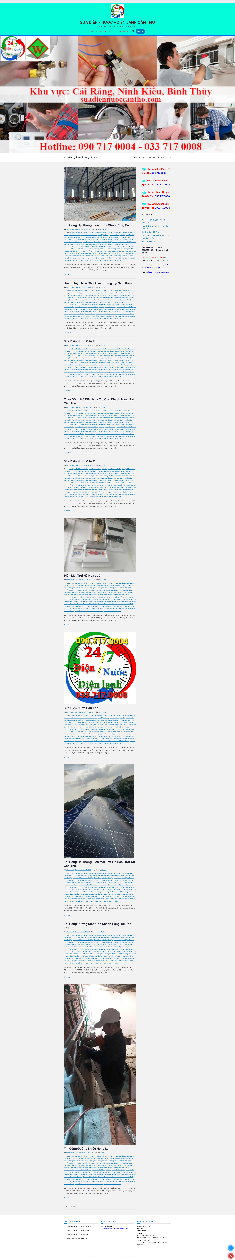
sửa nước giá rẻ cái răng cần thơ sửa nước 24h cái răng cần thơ (113, 251)
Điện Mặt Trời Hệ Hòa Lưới (82, 575)
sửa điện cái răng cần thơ (117, 235)
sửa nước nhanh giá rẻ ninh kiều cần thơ (95, 258)
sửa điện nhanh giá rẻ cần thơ (116, 242)
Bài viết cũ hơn (70, 1206)
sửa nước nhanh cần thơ (76, 255)
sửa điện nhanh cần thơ (121, 239)
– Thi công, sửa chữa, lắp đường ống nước (77, 1230)
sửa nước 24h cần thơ (118, 246)
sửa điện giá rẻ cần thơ (114, 237)
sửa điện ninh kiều (121, 244)
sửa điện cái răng (103, 235)
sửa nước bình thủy (81, 249)
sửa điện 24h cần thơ (114, 232)
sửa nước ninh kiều (80, 260)
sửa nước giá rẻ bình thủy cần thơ (83, 251)
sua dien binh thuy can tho (89, 235)
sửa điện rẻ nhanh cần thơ (83, 246)
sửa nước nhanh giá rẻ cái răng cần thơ (122, 255)
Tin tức (118, 31)
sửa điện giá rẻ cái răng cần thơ (97, 237)
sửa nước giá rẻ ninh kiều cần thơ (86, 253)
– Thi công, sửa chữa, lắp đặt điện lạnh (76, 1234)
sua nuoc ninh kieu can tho (95, 260)
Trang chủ (93, 31)
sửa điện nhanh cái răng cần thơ (103, 239)
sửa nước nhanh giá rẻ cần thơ (73, 258)
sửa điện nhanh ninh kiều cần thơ (89, 244)
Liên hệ (125, 31)
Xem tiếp (67, 274)
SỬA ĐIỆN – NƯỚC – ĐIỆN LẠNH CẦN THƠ (117, 22)
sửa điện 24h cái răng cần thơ (98, 232)
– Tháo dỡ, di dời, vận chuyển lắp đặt (75, 1238)
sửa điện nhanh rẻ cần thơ (108, 244)
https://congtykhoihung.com (158, 272)
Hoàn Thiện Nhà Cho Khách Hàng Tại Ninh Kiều (98, 283)
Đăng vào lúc (83, 229)
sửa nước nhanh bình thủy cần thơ (107, 253)
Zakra (136, 1256)
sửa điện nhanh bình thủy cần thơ (82, 239)
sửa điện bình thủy (74, 235)
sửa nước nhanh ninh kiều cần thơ (118, 258)
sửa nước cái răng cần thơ (125, 249)
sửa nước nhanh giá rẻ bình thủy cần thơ (97, 255)
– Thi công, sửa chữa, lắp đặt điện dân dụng (77, 1226)
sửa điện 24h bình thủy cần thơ (78, 232)
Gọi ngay (140, 31)
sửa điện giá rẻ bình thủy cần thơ (76, 237)
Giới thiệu (103, 31)
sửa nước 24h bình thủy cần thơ (101, 246)
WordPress (144, 1256)
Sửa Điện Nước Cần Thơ (81, 341)
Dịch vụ (111, 31)
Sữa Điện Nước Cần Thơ (81, 708)
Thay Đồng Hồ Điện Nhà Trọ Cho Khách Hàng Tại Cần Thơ (156, 236)
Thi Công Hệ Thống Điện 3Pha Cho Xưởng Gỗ (96, 225)
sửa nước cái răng (110, 249)
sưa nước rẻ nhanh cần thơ (112, 260)
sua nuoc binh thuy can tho (95, 249)
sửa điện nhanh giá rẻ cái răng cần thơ (95, 242)
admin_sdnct (70, 229)
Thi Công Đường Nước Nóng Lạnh (88, 1148)
